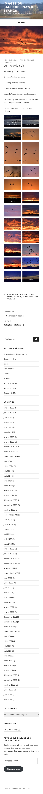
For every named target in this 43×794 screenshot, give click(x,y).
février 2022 (9, 607)
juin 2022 (7, 588)
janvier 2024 (9, 495)
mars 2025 (8, 432)
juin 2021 (7, 646)
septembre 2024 (11, 456)
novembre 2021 (10, 622)
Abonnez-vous (13, 769)
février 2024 (9, 490)
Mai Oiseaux (9, 369)
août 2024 (8, 461)
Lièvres (7, 374)
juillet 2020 (8, 690)
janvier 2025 (9, 442)
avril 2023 (8, 539)
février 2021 (9, 666)
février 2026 (9, 408)
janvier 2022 (9, 612)
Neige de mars (10, 388)
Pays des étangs (31, 297)
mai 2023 (8, 534)
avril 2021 (8, 656)
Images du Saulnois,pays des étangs (21, 7)
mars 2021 (8, 661)
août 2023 (8, 520)
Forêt (10, 297)
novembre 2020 (10, 680)
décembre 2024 (10, 447)
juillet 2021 (8, 641)
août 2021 (8, 636)
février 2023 (9, 549)
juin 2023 (8, 529)
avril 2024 (8, 481)
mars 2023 (8, 544)
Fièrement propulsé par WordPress (17, 788)
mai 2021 (7, 651)
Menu (23, 23)
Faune (31, 295)
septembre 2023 (11, 515)
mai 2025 (8, 422)
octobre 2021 (9, 627)
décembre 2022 (10, 559)
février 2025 (9, 437)
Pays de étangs (12, 729)
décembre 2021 (10, 617)
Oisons (6, 364)
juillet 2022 (8, 583)
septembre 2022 (11, 573)
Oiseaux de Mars (11, 393)
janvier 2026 (9, 413)
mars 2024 (8, 486)
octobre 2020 (9, 685)
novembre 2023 (10, 505)
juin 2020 (8, 695)
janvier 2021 (9, 670)
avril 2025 (8, 427)
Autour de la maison (17, 295)
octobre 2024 (9, 452)
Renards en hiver (11, 359)
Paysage (11, 299)
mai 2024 (8, 476)
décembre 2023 (10, 500)
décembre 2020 (10, 675)
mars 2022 (8, 602)
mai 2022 (7, 593)
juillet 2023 (8, 525)
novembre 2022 (10, 563)
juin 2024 (8, 471)
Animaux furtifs (10, 383)
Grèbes (7, 378)
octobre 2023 (9, 510)
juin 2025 (8, 418)
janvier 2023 (9, 554)
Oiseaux (18, 297)
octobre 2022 (9, 568)
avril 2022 (8, 597)
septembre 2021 (11, 631)
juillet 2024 (8, 466)
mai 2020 (8, 700)
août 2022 (8, 578)
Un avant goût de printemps (15, 354)
